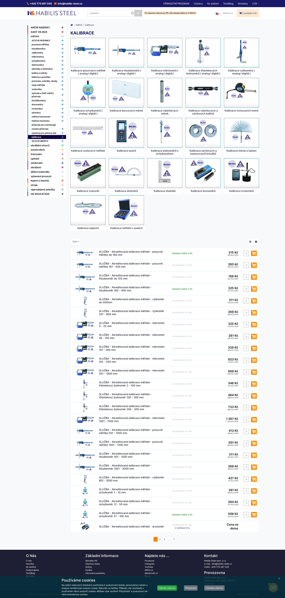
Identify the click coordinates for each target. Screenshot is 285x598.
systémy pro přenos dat (44, 133)
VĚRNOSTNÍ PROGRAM (176, 3)
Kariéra (88, 570)
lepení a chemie (40, 180)
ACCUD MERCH (40, 141)
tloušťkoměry (39, 100)
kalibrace (36, 137)
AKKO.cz (149, 570)
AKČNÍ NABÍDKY (40, 27)
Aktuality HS (91, 560)
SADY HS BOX (39, 31)
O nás (29, 560)
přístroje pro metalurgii (44, 125)
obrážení (36, 167)
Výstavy (198, 3)
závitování (36, 162)
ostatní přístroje (40, 129)
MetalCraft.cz (151, 573)
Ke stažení (213, 3)
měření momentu (41, 121)
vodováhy (37, 89)
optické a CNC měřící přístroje (43, 95)
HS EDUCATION (40, 193)
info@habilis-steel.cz (69, 3)
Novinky (30, 564)
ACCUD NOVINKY (41, 40)
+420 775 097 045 (40, 3)
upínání (35, 158)
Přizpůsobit (190, 588)
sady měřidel (38, 85)
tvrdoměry (37, 108)
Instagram (150, 564)
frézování (36, 154)
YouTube (149, 567)
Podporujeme (32, 570)
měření (35, 36)
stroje (34, 185)
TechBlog (228, 3)
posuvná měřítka (40, 44)
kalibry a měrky (39, 73)
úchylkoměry (38, 61)
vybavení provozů (41, 176)
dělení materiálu (40, 171)
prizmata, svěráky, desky (44, 81)
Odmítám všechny (214, 588)
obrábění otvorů (40, 145)
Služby (88, 567)
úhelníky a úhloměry (42, 69)
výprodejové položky (43, 189)
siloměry (36, 112)
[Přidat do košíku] (254, 253)
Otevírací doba (92, 564)
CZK (254, 3)
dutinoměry (38, 65)
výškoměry (37, 52)
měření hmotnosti (41, 116)
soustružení (38, 149)
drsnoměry (37, 104)
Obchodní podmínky (95, 573)
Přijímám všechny (167, 588)
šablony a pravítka (41, 77)
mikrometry (38, 56)
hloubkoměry (38, 48)
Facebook (149, 560)
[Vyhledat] (138, 13)
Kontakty (243, 3)
